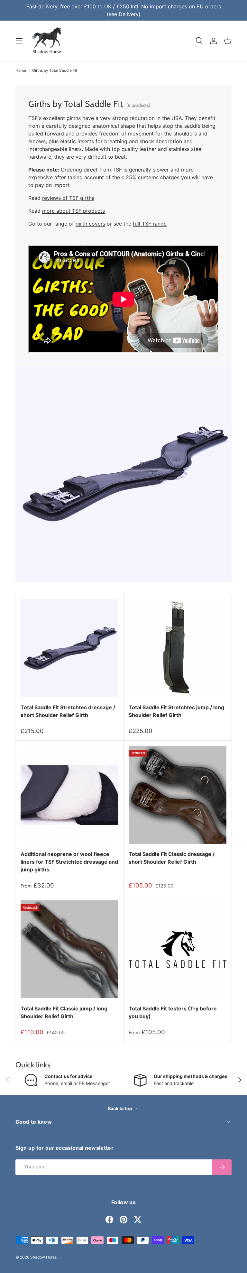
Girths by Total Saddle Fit (54, 70)
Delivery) (130, 14)
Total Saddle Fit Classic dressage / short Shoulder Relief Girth (172, 858)
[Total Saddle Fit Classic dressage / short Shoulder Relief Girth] (177, 795)
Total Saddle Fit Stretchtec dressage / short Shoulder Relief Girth (68, 711)
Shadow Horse (43, 1257)
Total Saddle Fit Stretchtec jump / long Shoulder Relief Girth (176, 711)
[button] (228, 41)
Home (20, 70)
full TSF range (150, 223)
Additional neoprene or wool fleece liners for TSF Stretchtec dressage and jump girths (69, 862)
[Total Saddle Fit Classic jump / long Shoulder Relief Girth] (69, 949)
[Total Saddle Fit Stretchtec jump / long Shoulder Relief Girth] (177, 648)
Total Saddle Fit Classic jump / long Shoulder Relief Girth (64, 1012)
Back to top (120, 1108)
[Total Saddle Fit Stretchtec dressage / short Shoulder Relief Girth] (69, 648)
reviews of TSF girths (68, 198)
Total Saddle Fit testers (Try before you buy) (173, 1012)
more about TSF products (73, 211)
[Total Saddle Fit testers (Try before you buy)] (177, 949)
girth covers (90, 223)
